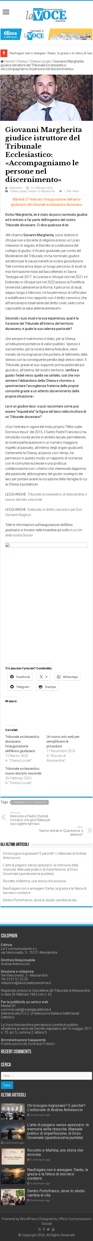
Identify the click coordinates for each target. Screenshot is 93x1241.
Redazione (15, 188)
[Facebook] (43, 1229)
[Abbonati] (46, 34)
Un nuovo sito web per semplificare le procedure (63, 741)
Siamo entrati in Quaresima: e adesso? (61, 831)
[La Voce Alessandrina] (46, 14)
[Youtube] (53, 1229)
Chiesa (21, 61)
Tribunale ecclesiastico (30, 802)
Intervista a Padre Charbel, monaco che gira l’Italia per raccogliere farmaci (30, 818)
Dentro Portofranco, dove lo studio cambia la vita (40, 900)
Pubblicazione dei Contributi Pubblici (28, 1044)
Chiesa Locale (40, 61)
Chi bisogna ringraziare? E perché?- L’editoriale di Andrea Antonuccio (57, 1107)
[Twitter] (48, 1229)
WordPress (28, 1219)
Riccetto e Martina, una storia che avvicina (34, 881)
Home (9, 61)
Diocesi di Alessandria (41, 191)
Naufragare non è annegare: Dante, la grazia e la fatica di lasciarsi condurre (57, 1174)
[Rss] (39, 1229)
